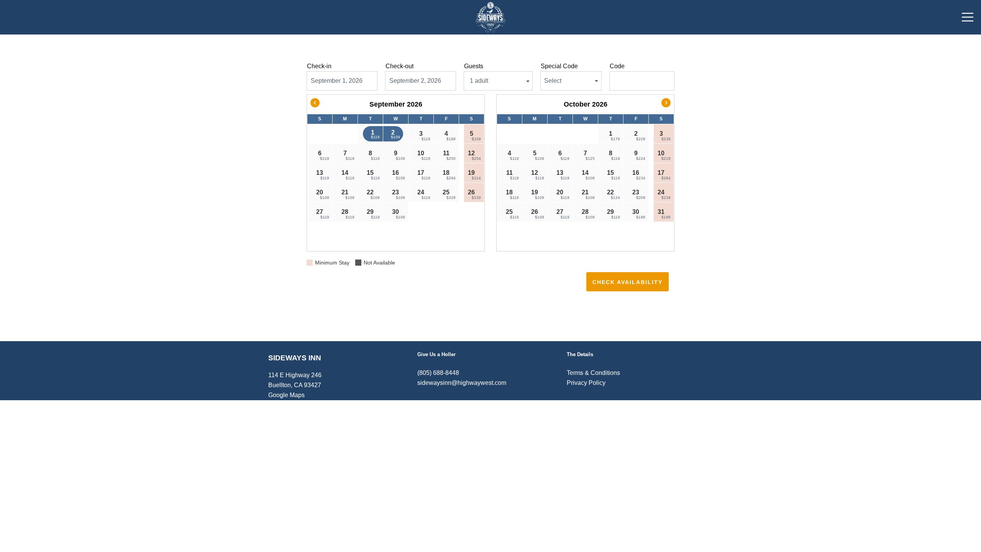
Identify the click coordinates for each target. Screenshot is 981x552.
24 (423, 194)
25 (449, 194)
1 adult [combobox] (479, 80)
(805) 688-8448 (438, 373)
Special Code (559, 66)
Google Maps (286, 395)
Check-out (399, 66)
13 (322, 174)
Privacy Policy (586, 383)
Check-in (319, 66)
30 (398, 214)
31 (664, 214)
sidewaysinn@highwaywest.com (461, 383)
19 (474, 174)
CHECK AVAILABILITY (627, 282)
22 (373, 194)
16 (398, 174)
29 (373, 214)
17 (423, 174)
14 (347, 174)
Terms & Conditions (593, 373)
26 (474, 194)
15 (373, 174)
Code (617, 66)
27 (322, 214)
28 (347, 214)
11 (449, 155)
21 (347, 194)
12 (474, 155)
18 (449, 174)
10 (423, 155)
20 (322, 194)
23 (398, 194)
